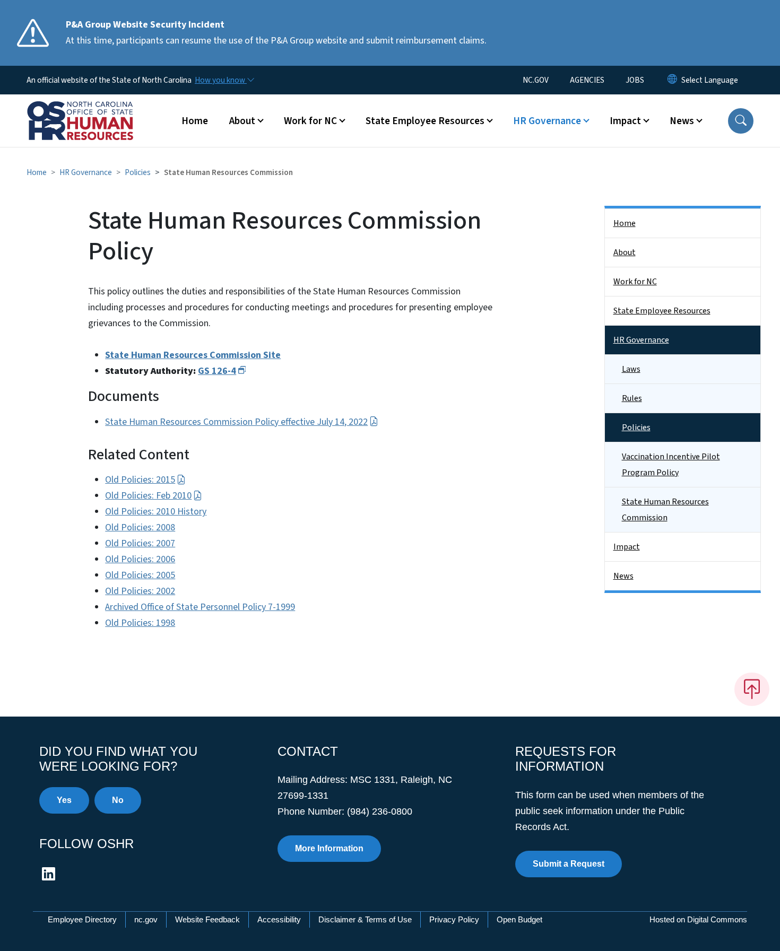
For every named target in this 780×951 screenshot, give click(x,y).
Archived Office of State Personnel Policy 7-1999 (200, 607)
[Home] (93, 109)
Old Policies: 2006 (140, 559)
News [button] (682, 121)
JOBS (635, 80)
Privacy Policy (454, 919)
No (118, 800)
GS (217, 371)
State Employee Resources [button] (425, 121)
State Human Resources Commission (665, 510)
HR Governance (85, 172)
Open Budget (519, 919)
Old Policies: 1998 (140, 623)
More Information (329, 848)
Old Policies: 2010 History (155, 511)
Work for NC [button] (310, 121)
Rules (632, 398)
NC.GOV (536, 80)
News (623, 576)
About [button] (242, 121)
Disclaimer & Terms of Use (365, 919)
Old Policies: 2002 (140, 591)
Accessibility (279, 919)
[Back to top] (751, 689)
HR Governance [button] (547, 121)
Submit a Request (568, 863)
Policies (138, 172)
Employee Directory (82, 919)
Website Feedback (207, 919)
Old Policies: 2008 (140, 527)
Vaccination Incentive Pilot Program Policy (671, 464)
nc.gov (146, 919)
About (624, 252)
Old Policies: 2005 (140, 575)
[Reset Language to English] (672, 80)
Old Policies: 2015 (140, 479)
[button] (740, 121)
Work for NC (635, 281)
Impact (626, 547)
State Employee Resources (661, 311)
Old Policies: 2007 (140, 543)
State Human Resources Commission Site (193, 355)
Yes (64, 800)
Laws (631, 369)
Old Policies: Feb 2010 (148, 495)
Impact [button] (625, 121)
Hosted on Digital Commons (698, 919)
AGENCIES (587, 80)
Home (194, 121)
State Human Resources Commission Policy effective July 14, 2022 (236, 422)
